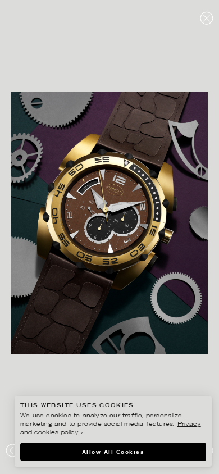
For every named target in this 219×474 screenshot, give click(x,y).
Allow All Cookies (113, 452)
